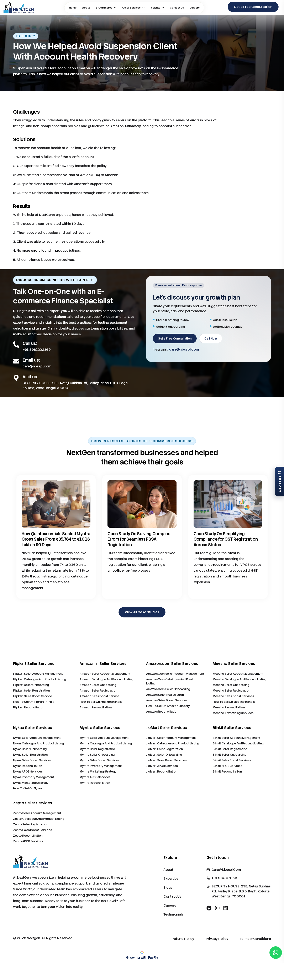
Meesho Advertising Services (233, 713)
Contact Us (177, 7)
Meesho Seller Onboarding (231, 685)
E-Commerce (104, 7)
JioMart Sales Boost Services (166, 760)
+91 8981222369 (37, 349)
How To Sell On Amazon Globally (168, 706)
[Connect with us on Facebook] (208, 908)
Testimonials (173, 914)
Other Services (131, 7)
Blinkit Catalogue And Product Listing (238, 743)
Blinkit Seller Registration (230, 749)
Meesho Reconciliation (229, 707)
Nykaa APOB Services (27, 771)
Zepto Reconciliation (27, 835)
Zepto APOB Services (28, 841)
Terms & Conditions (255, 939)
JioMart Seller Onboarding (164, 754)
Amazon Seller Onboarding (98, 685)
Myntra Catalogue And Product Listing (106, 743)
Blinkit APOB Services (227, 766)
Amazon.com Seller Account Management (175, 674)
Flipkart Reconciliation (28, 707)
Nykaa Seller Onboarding (30, 749)
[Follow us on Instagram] (217, 908)
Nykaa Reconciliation (27, 766)
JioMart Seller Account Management (171, 738)
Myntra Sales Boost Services (99, 760)
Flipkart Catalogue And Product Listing (39, 679)
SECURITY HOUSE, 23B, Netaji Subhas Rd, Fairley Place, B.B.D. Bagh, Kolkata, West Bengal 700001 (75, 385)
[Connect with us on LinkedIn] (225, 908)
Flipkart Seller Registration (31, 690)
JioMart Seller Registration (164, 749)
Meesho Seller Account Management (238, 674)
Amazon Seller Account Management (105, 674)
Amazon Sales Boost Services (167, 700)
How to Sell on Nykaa (27, 788)
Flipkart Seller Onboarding (31, 685)
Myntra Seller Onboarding (97, 754)
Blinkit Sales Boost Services (232, 760)
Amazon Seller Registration (98, 690)
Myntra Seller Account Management (104, 738)
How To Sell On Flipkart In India (33, 702)
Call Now (210, 338)
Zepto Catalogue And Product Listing (38, 819)
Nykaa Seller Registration (30, 754)
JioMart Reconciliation (161, 771)
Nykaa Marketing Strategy (30, 783)
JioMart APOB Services (162, 766)
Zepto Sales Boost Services (32, 830)
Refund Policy (183, 939)
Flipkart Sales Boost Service (32, 696)
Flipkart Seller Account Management (38, 674)
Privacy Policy (217, 939)
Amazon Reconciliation (96, 707)
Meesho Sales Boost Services (233, 696)
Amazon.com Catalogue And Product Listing (171, 681)
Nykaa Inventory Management (33, 777)
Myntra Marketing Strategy (98, 771)
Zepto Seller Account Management (37, 813)
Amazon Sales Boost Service (99, 696)
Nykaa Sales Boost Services (32, 760)
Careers (194, 7)
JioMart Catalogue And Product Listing (172, 743)
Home (73, 7)
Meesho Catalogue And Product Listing (239, 679)
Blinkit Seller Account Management (236, 738)
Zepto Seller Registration (30, 824)
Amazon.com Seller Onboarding (168, 689)
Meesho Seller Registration (231, 690)
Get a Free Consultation (175, 338)
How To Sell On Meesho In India (234, 702)
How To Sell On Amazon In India (101, 702)
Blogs (168, 887)
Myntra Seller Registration (97, 749)
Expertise (170, 878)
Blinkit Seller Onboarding (229, 754)
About (86, 7)
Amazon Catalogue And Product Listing (106, 679)
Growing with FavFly (142, 957)
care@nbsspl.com (37, 366)
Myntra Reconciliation (95, 783)
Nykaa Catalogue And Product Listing (38, 743)
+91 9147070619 (224, 878)
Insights (155, 7)
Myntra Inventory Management (101, 766)
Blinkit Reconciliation (227, 771)
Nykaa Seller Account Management (37, 738)
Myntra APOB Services (95, 777)
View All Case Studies (142, 612)
